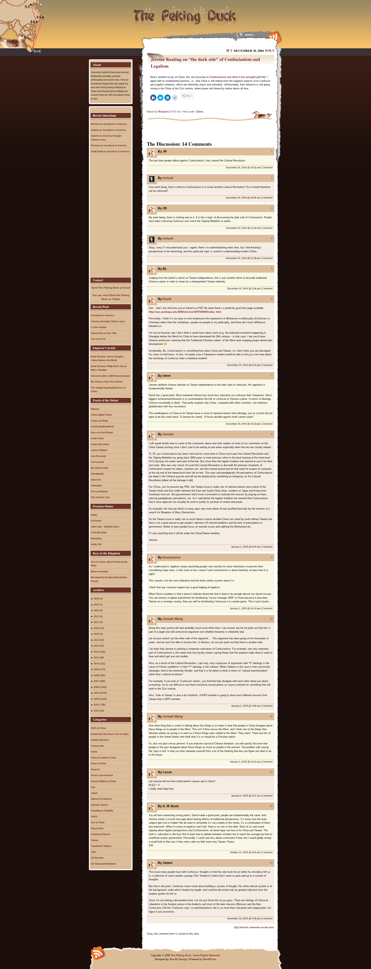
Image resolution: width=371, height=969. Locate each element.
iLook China (97, 438)
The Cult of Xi (98, 339)
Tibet (93, 852)
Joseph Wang (173, 618)
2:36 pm (256, 288)
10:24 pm (255, 424)
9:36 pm (256, 918)
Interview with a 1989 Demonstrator (110, 376)
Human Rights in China (103, 781)
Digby (94, 515)
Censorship (97, 746)
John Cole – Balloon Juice (105, 526)
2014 (96, 640)
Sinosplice (96, 485)
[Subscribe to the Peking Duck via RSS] (273, 37)
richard (168, 178)
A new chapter (99, 327)
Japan (94, 793)
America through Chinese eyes (108, 321)
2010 (96, 663)
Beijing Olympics (100, 740)
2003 (96, 704)
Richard (163, 111)
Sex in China (98, 822)
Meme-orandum (99, 571)
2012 (96, 651)
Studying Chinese (100, 834)
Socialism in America (115, 124)
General (95, 769)
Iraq (93, 787)
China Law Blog (99, 420)
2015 (96, 634)
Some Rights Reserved (206, 955)
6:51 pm (256, 852)
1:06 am (256, 706)
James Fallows (99, 450)
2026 (96, 598)
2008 (96, 675)
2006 (96, 687)
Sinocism (96, 479)
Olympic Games (99, 805)
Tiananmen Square (101, 846)
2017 (96, 622)
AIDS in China (98, 728)
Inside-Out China (100, 444)
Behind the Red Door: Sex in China (110, 734)
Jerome (168, 434)
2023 (96, 604)
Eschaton (96, 520)
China (199, 111)
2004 (96, 699)
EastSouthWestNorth (102, 426)
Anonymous (172, 557)
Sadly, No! (96, 544)
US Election (97, 858)
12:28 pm (255, 258)
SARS (94, 816)
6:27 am (256, 795)
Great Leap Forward (102, 775)
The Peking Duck (181, 955)
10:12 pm (255, 608)
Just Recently (98, 456)
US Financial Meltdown (103, 863)
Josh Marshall (98, 532)
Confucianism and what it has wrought (232, 77)
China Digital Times (101, 414)
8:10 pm (256, 365)
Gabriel (95, 130)
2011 (96, 657)
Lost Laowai (97, 462)
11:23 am (255, 761)
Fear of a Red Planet (102, 432)
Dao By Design (178, 959)
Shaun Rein (97, 828)
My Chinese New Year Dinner (107, 381)
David (167, 299)
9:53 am (256, 546)
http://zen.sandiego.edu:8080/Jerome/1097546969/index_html (185, 311)
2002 (96, 710)
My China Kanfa (99, 468)
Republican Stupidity (102, 810)
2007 (96, 681)
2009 (96, 669)
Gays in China (98, 763)
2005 (96, 693)
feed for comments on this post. (254, 927)
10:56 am (255, 197)
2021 (96, 616)
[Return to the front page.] (185, 13)
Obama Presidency (101, 799)
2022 (96, 610)
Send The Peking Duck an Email (110, 287)
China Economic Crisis (103, 757)
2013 (96, 645)
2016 (96, 628)
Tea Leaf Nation (99, 491)
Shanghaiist (97, 473)
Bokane (95, 409)
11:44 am (255, 228)
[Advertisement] (194, 44)
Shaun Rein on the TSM (103, 333)
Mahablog (96, 538)
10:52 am (255, 167)
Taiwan (94, 840)
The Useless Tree (100, 497)
